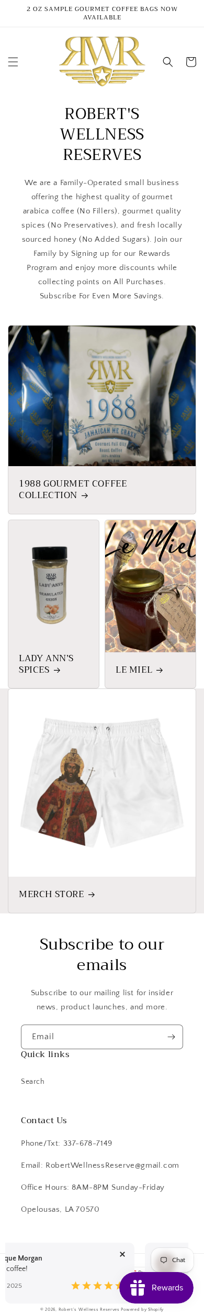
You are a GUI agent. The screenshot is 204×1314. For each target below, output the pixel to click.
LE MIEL (134, 670)
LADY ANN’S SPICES (46, 664)
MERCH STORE (51, 894)
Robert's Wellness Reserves (89, 1309)
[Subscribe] (171, 1037)
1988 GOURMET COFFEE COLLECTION (73, 489)
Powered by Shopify (142, 1309)
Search (33, 1082)
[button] (13, 61)
